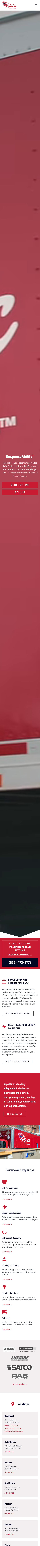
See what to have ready (20, 954)
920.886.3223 (9, 1534)
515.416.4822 (9, 1493)
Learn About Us (14, 1114)
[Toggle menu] (35, 5)
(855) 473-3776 (20, 962)
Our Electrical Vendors (17, 1061)
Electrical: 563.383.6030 (12, 1428)
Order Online (20, 485)
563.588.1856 (9, 1472)
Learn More (6, 1199)
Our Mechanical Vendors (17, 1013)
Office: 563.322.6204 (11, 1426)
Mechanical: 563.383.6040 (13, 1431)
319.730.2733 (9, 1452)
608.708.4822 (9, 1513)
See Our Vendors (19, 1384)
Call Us (20, 492)
